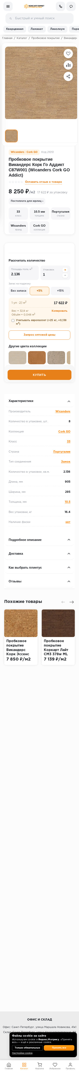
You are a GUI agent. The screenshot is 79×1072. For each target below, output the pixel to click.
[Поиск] (10, 18)
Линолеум (57, 29)
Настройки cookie (22, 1053)
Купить (39, 375)
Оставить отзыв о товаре (43, 182)
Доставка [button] (16, 553)
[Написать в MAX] (71, 6)
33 (68, 441)
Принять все (59, 1048)
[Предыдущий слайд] (63, 602)
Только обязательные (27, 1048)
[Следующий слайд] (72, 602)
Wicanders (62, 411)
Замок (65, 462)
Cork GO (64, 432)
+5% (39, 291)
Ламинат (37, 29)
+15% (60, 291)
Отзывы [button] (15, 581)
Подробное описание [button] (25, 540)
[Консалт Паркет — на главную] (34, 6)
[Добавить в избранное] (68, 53)
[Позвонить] (60, 6)
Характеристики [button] (21, 401)
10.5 (67, 502)
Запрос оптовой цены (39, 335)
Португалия (61, 452)
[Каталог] (8, 6)
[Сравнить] (68, 65)
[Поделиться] (68, 76)
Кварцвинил (14, 29)
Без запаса (18, 291)
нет (68, 522)
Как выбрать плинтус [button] (25, 567)
